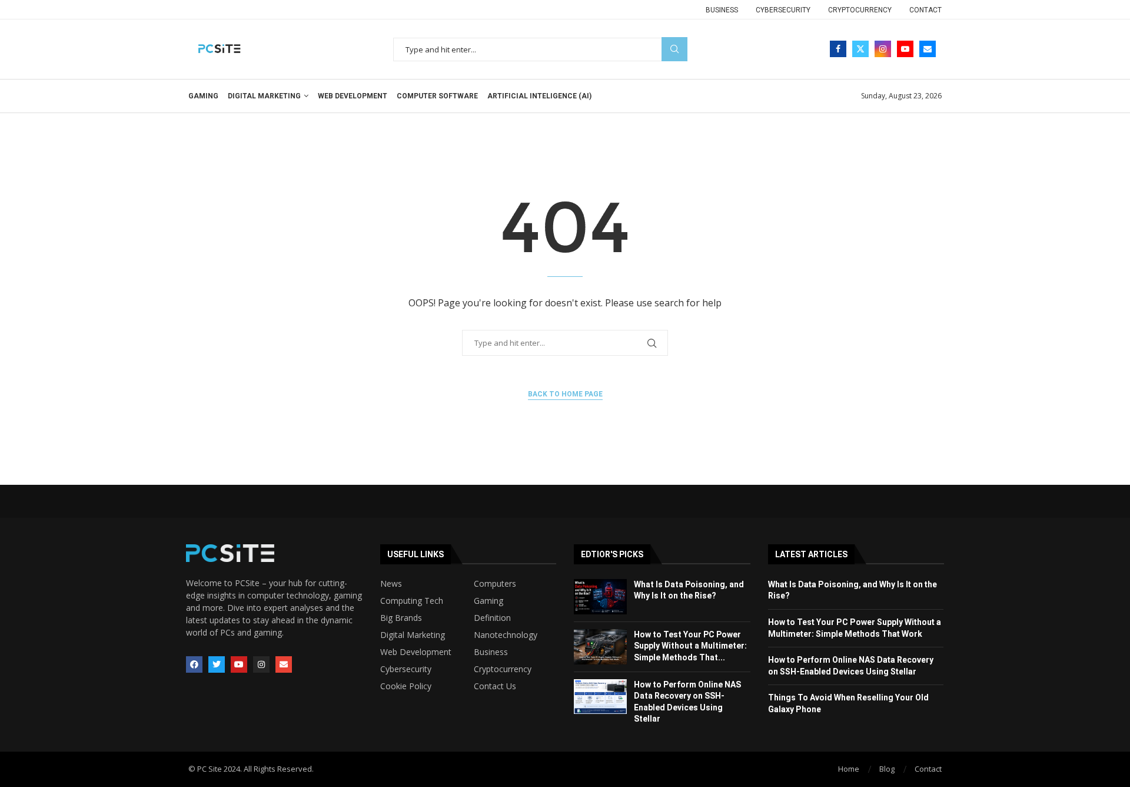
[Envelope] (283, 664)
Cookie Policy (405, 686)
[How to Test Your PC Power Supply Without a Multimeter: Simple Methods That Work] (600, 646)
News (391, 584)
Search (674, 49)
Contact (925, 10)
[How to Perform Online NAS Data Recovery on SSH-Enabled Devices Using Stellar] (600, 697)
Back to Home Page (565, 394)
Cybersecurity (783, 10)
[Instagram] (883, 49)
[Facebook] (838, 49)
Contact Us (495, 686)
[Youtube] (905, 49)
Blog (887, 768)
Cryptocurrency (860, 10)
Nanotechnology (505, 635)
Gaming (203, 96)
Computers (495, 584)
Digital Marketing (264, 96)
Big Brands (401, 618)
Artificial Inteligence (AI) (539, 96)
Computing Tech (411, 601)
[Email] (927, 49)
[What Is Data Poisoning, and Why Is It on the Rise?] (600, 596)
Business (722, 10)
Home (848, 768)
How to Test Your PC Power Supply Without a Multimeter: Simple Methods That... (690, 646)
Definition (492, 618)
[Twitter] (860, 49)
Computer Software (437, 96)
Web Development (352, 96)
